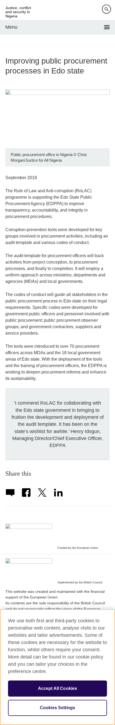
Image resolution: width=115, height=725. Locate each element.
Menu (11, 27)
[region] (57, 667)
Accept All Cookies (57, 688)
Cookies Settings (57, 707)
